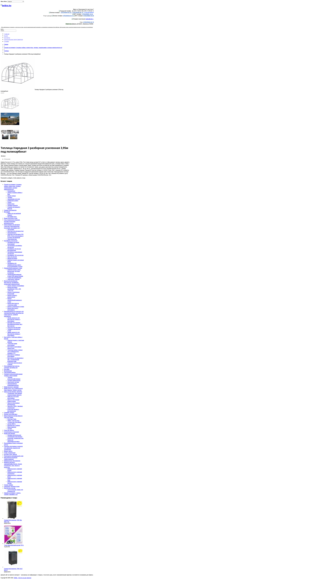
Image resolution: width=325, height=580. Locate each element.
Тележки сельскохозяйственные (13, 378)
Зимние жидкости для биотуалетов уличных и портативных (13, 334)
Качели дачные (11, 196)
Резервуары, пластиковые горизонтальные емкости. (14, 394)
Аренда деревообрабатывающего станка (14, 300)
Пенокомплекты (11, 233)
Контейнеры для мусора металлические (14, 249)
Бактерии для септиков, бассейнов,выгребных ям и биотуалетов (14, 324)
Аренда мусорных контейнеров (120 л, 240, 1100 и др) (14, 289)
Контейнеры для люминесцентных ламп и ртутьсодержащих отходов (14, 264)
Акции (6, 36)
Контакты (7, 38)
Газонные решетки (12, 205)
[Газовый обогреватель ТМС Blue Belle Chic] (13, 518)
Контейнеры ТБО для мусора (15, 255)
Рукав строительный (9, 453)
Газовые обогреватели (10, 210)
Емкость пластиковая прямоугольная (13, 400)
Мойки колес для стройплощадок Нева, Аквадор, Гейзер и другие (13, 389)
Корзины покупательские (14, 435)
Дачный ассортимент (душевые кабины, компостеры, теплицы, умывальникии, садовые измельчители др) (33, 47)
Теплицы (6, 51)
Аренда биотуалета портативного (12, 309)
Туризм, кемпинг (8, 485)
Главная (6, 34)
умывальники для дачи (13, 199)
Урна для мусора (12, 257)
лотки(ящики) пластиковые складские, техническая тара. (15, 437)
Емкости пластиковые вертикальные (13, 403)
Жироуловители (11, 427)
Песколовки (10, 229)
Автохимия (7, 212)
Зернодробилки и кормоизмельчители (13, 384)
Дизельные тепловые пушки (11, 486)
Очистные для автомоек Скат (15, 231)
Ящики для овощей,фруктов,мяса (13, 440)
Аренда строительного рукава (15, 306)
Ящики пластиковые (9, 433)
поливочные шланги (12, 200)
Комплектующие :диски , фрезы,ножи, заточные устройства (14, 271)
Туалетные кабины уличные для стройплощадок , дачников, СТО (15, 351)
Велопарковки (8, 371)
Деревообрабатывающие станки (13, 268)
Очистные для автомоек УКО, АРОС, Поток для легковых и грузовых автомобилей (15, 236)
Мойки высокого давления (11, 387)
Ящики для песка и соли (10, 218)
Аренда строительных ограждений (13, 293)
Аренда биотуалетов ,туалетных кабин (13, 304)
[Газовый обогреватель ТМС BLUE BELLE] (13, 567)
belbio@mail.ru (89, 19)
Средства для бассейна (14, 327)
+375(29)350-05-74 (77, 12)
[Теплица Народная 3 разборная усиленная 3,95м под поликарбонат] (18, 89)
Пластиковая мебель (10, 372)
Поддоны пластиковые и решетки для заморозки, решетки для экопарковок (13, 448)
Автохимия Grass (12, 216)
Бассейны (6, 369)
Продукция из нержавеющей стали (13, 456)
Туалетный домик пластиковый (12, 344)
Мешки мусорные (12, 258)
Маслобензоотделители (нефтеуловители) (10, 458)
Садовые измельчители (13, 380)
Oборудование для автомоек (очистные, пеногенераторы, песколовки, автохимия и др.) (12, 226)
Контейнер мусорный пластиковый (13, 243)
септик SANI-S (11, 424)
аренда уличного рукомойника (15, 286)
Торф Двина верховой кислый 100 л (14, 545)
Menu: (5, 1)
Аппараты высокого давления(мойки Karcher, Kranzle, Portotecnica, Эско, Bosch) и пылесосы (13, 465)
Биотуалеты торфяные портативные (13, 355)
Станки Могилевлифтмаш (14, 278)
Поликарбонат (11, 191)
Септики (9, 428)
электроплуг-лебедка (13, 279)
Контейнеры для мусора (10, 241)
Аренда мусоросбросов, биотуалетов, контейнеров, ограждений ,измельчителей (12, 282)
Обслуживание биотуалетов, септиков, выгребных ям (12, 366)
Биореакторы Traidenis (13, 425)
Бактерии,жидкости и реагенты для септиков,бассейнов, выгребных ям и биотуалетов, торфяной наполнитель (14, 314)
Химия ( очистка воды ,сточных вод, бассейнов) (14, 421)
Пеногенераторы (12, 239)
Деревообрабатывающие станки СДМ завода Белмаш (15, 275)
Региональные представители (13, 39)
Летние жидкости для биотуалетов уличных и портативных (13, 319)
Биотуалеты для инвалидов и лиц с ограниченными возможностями (15, 359)
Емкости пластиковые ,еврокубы (13, 392)
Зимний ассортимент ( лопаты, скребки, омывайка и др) (12, 493)
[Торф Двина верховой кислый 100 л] (13, 543)
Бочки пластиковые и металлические (13, 410)
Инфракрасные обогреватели (12, 461)
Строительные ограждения (11, 432)
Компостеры (10, 204)
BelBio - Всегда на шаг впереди (22, 578)
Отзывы (6, 41)
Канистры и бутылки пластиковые (13, 397)
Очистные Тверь (11, 419)
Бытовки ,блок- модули (10, 454)
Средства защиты (9, 430)
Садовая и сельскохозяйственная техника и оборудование (13, 374)
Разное (9, 202)
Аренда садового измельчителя (12, 296)
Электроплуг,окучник (13, 382)
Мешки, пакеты (8, 451)
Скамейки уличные (9, 412)
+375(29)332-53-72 (68, 16)
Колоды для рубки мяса (10, 414)
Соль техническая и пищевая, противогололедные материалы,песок (12, 221)
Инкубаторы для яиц (9, 488)
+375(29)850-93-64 (88, 16)
